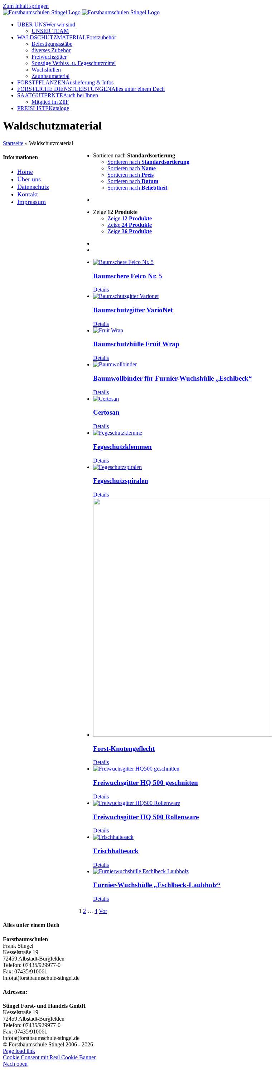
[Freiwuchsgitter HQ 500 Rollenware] (182, 803)
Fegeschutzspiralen (120, 480)
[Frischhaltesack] (182, 837)
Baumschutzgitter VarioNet (133, 310)
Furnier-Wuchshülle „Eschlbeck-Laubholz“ (157, 885)
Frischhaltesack (116, 851)
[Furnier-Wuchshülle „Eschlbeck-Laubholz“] (182, 871)
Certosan (106, 412)
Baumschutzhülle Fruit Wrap (136, 344)
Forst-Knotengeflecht (124, 748)
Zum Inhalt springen (26, 6)
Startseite (13, 143)
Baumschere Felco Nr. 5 (127, 276)
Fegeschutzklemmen (122, 446)
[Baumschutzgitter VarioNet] (182, 296)
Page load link (19, 1051)
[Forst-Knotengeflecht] (182, 618)
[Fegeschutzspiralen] (182, 467)
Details (101, 290)
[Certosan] (182, 399)
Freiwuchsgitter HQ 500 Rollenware (146, 817)
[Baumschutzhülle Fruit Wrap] (182, 330)
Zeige (129, 218)
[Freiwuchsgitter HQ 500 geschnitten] (182, 769)
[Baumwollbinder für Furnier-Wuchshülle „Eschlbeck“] (182, 364)
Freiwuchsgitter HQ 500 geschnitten (145, 782)
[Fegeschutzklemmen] (182, 433)
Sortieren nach (148, 162)
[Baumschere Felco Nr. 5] (182, 262)
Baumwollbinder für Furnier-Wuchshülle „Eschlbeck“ (172, 378)
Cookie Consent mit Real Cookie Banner (49, 1057)
